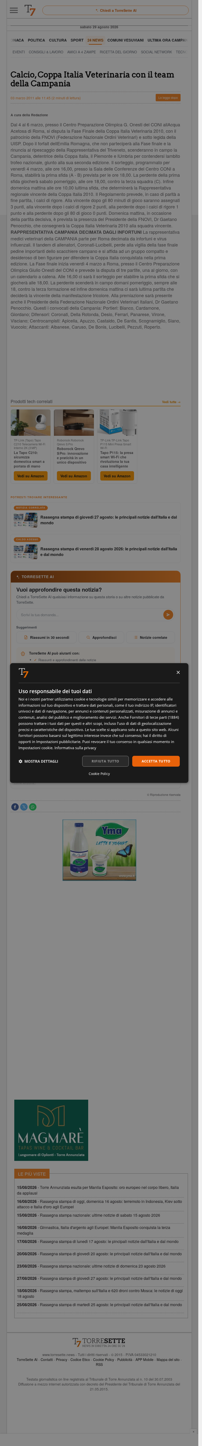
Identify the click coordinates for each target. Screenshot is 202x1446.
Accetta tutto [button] (156, 761)
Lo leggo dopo (168, 97)
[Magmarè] (51, 1130)
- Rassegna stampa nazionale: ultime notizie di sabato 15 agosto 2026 (88, 1215)
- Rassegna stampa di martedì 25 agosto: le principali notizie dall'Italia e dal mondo (99, 1304)
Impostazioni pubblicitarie (58, 741)
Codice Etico (80, 1359)
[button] (38, 761)
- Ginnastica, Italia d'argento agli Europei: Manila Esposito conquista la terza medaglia (93, 1230)
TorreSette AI (27, 1359)
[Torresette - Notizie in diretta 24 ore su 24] (99, 1342)
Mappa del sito (168, 1359)
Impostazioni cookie (35, 747)
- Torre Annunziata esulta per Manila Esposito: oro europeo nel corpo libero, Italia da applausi (98, 1190)
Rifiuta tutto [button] (105, 761)
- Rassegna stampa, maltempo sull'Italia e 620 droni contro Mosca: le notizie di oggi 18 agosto (100, 1293)
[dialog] (99, 723)
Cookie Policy (103, 1359)
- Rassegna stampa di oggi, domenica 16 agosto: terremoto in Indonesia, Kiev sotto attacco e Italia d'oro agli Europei (99, 1204)
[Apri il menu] (14, 10)
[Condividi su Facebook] (15, 807)
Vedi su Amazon (30, 475)
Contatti (47, 1359)
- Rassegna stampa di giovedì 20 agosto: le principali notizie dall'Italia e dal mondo (99, 1253)
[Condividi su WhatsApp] (32, 807)
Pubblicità (124, 1359)
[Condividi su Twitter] (24, 807)
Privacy (61, 1359)
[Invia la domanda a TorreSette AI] (168, 615)
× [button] (178, 672)
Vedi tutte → (171, 402)
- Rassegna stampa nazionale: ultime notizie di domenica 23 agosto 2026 (91, 1266)
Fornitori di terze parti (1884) (154, 717)
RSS (99, 1364)
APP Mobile (144, 1359)
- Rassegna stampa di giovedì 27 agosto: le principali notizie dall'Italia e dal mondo (99, 1278)
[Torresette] (30, 10)
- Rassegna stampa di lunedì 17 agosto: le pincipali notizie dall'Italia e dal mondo (98, 1241)
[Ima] (99, 850)
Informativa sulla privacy (75, 747)
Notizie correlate (153, 637)
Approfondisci (104, 637)
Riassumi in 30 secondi (49, 637)
